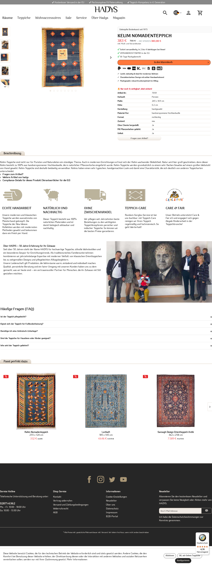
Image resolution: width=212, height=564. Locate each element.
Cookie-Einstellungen (116, 496)
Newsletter (111, 500)
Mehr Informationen (77, 559)
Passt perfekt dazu (16, 361)
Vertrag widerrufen (62, 500)
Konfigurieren (183, 560)
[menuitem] (166, 12)
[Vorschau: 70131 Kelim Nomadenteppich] (5, 32)
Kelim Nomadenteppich (36, 433)
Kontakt (57, 496)
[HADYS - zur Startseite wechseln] (106, 9)
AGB (55, 512)
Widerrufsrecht (60, 508)
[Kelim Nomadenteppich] (36, 401)
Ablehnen (170, 555)
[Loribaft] (106, 401)
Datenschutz (112, 508)
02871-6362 (7, 503)
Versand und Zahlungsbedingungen (70, 504)
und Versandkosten (133, 43)
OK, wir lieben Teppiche (189, 555)
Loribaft (106, 433)
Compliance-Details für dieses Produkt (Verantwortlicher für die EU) (36, 180)
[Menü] (207, 534)
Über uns (110, 504)
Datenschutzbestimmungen (185, 516)
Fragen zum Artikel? (139, 138)
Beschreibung (12, 153)
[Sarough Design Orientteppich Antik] (175, 401)
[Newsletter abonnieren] (206, 511)
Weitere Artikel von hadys (15, 177)
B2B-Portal (112, 516)
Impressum (111, 512)
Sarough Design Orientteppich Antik (176, 433)
